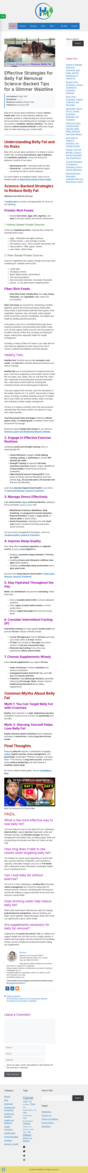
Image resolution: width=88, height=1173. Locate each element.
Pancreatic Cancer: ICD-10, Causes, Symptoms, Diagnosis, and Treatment (74, 114)
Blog (6, 1100)
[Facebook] (7, 988)
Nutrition (26, 1123)
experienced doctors (17, 983)
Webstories (46, 1112)
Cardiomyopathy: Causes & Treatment (21, 535)
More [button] (52, 26)
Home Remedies (11, 1137)
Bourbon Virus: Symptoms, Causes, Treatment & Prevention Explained (74, 87)
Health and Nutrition (14, 996)
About (43, 26)
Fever (32, 1104)
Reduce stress (25, 505)
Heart (25, 1112)
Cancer (28, 1098)
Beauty (7, 1097)
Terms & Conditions (50, 1119)
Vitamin (27, 1135)
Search (78, 43)
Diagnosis (8, 1104)
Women (26, 1141)
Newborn (8, 1140)
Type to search (72, 39)
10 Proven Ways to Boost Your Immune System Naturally (27, 998)
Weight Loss (27, 1138)
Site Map (64, 26)
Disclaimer (46, 1126)
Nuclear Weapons (28, 1121)
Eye (30, 1101)
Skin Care (25, 1129)
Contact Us (46, 1115)
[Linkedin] (12, 988)
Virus (29, 1132)
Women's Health (11, 1144)
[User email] (17, 988)
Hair (35, 1110)
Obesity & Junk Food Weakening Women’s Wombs (27, 432)
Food (24, 1107)
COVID (25, 1101)
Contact (74, 26)
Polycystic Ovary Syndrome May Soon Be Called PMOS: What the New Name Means (74, 128)
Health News (9, 1133)
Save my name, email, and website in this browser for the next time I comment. (30, 1066)
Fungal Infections (28, 1110)
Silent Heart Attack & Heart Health (35, 179)
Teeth (24, 1132)
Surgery (31, 1129)
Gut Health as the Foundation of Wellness (22, 1001)
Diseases (33, 26)
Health (13, 26)
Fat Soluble (26, 1104)
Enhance (18, 549)
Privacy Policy (48, 1123)
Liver (25, 1118)
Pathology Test (27, 1126)
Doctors (23, 26)
